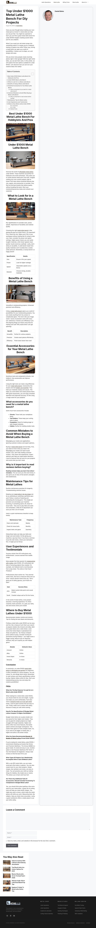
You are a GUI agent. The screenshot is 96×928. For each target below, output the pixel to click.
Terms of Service (80, 922)
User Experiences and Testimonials (17, 102)
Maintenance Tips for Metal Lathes (17, 100)
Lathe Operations (46, 2)
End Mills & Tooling (79, 905)
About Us (84, 2)
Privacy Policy (71, 922)
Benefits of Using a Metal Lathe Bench (18, 83)
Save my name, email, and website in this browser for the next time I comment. (32, 841)
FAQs (14, 107)
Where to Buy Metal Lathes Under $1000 (19, 104)
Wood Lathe (76, 2)
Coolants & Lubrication (45, 910)
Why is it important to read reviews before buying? (20, 97)
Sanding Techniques (63, 910)
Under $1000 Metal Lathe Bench (17, 80)
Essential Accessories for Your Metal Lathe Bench (20, 86)
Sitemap (88, 922)
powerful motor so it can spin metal (21, 701)
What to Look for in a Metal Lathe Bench (19, 82)
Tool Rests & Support (63, 905)
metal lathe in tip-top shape (22, 494)
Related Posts (13, 109)
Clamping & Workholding (81, 910)
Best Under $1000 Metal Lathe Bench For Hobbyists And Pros (19, 77)
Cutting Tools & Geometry (46, 913)
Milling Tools (66, 2)
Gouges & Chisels (62, 908)
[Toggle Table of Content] (31, 74)
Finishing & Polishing (63, 913)
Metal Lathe (57, 2)
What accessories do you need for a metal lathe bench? (20, 90)
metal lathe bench (22, 230)
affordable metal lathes (26, 172)
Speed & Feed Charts (80, 908)
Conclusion (15, 105)
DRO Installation (79, 913)
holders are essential (22, 388)
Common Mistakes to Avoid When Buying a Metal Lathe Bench (20, 94)
